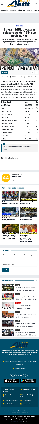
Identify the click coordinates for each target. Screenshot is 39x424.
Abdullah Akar (5, 77)
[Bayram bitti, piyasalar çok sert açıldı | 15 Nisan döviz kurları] (19, 59)
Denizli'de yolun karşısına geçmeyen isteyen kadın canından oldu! (25, 325)
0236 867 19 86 (20, 364)
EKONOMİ (19, 26)
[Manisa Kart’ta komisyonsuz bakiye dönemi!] (10, 211)
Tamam (25, 421)
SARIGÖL (4, 10)
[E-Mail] (13, 180)
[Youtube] (21, 375)
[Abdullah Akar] (6, 178)
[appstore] (11, 381)
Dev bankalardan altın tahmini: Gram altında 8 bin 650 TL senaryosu (9, 237)
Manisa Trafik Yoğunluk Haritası (28, 396)
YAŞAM (17, 285)
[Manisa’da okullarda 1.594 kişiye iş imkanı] (29, 195)
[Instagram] (17, 375)
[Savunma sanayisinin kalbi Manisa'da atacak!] (29, 211)
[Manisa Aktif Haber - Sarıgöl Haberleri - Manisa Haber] (18, 3)
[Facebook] (11, 375)
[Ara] (36, 4)
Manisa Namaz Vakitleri (8, 396)
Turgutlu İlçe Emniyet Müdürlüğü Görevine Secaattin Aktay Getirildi (25, 298)
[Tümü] (36, 280)
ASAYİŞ (29, 10)
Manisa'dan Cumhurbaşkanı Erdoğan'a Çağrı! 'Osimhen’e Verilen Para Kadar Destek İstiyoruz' (28, 238)
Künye (5, 410)
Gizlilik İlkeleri (31, 410)
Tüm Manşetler (26, 400)
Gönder (5, 270)
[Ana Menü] (2, 4)
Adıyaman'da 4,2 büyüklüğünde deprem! (23, 307)
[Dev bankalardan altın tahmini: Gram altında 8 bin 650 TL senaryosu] (10, 229)
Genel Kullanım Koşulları (19, 410)
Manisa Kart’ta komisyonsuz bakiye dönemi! (8, 219)
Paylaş (5, 72)
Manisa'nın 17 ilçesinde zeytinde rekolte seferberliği (25, 289)
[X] (14, 375)
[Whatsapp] (24, 375)
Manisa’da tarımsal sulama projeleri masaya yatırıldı (26, 316)
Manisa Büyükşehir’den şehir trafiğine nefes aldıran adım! (26, 334)
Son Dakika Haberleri (11, 404)
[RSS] (27, 375)
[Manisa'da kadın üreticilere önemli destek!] (10, 195)
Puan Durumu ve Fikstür (11, 400)
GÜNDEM (21, 10)
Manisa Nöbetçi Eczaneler (8, 390)
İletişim (10, 410)
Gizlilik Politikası (16, 421)
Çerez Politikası (15, 412)
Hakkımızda (24, 412)
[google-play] (28, 381)
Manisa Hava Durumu (29, 389)
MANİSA (13, 10)
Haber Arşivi (26, 404)
